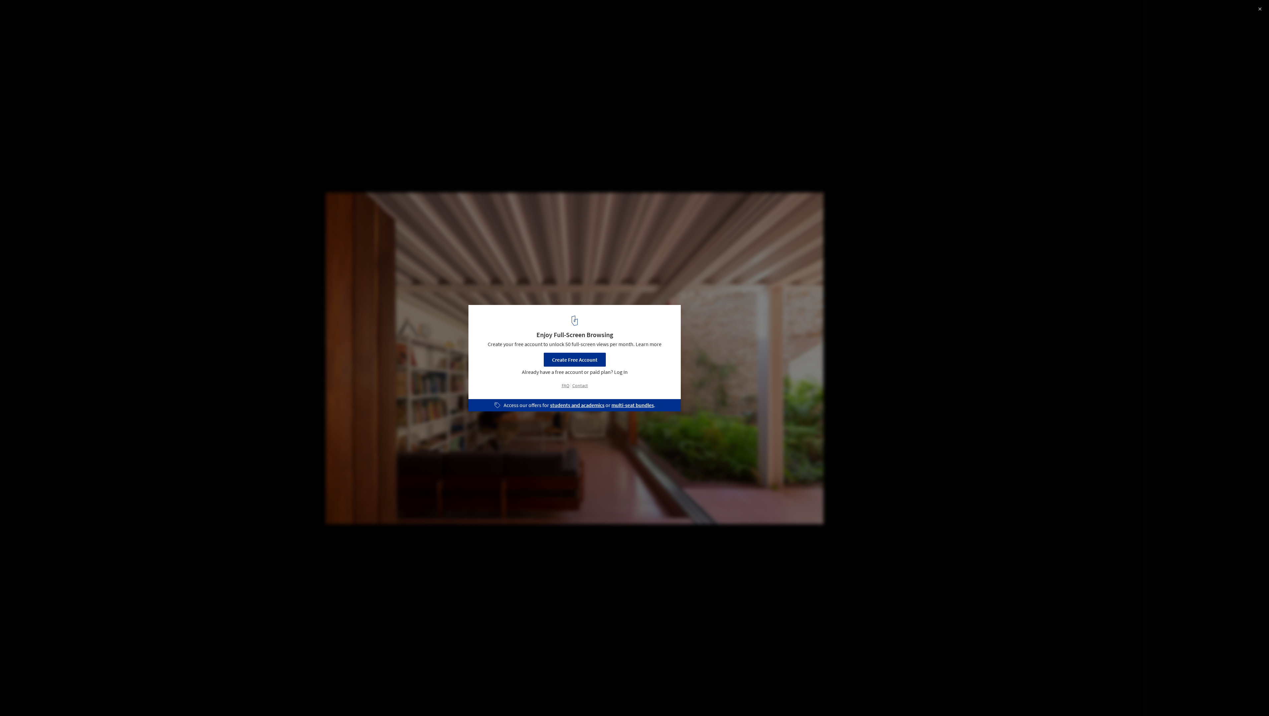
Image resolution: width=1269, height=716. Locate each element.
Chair (165, 699)
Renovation (79, 699)
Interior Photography (33, 699)
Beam (110, 699)
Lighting (138, 699)
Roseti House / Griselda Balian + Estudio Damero (87, 12)
